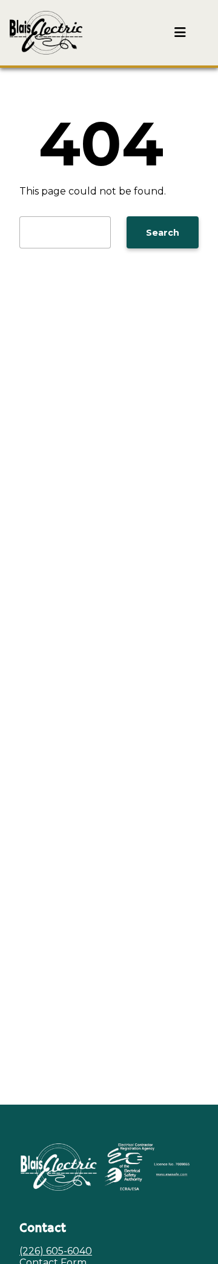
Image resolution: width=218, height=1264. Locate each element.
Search (162, 232)
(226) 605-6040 (55, 1251)
